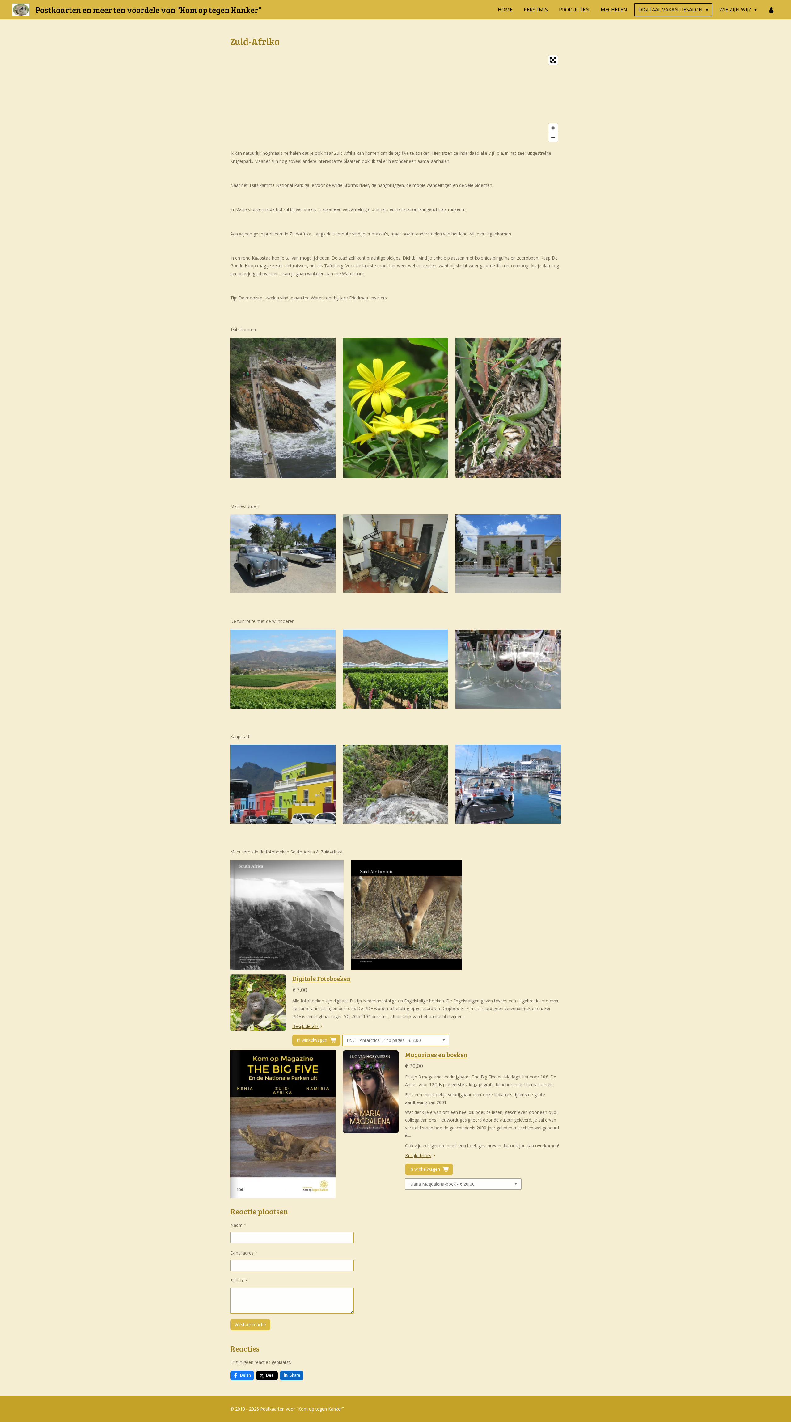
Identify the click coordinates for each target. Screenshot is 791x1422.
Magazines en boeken (436, 1054)
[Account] (771, 9)
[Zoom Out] (553, 137)
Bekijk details (305, 1026)
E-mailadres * (243, 1253)
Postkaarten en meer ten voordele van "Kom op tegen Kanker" (148, 9)
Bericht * (239, 1281)
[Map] (395, 98)
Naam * (238, 1225)
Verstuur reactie (250, 1324)
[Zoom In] (553, 128)
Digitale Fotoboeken (321, 978)
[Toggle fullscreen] (553, 60)
